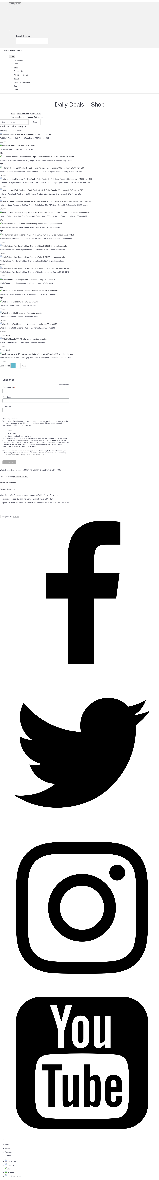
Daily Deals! (36, 113)
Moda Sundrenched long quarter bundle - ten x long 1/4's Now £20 (26, 283)
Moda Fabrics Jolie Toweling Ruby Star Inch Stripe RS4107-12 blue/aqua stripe (32, 261)
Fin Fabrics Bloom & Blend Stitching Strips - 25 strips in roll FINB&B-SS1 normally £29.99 (36, 160)
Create (16, 516)
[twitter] (82, 829)
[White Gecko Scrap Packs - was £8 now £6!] (19, 302)
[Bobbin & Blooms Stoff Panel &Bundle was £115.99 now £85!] (25, 134)
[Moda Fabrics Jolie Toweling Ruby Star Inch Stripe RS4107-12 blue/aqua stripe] (33, 257)
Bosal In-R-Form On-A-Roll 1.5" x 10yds (16, 149)
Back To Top (5, 366)
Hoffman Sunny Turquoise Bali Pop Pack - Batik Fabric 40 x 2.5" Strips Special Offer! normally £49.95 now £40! (45, 205)
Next (24, 366)
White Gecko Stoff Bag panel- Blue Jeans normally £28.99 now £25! (27, 328)
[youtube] (82, 1139)
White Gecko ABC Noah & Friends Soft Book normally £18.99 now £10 (28, 294)
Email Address (8, 387)
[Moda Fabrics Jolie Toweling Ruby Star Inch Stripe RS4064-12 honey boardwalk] (33, 246)
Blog (15, 86)
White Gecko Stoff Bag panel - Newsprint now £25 (20, 317)
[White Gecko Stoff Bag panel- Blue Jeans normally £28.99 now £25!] (28, 324)
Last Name (6, 407)
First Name (6, 397)
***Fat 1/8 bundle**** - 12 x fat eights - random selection (22, 343)
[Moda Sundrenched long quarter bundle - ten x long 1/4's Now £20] (27, 279)
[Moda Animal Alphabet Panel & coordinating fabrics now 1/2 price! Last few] (31, 224)
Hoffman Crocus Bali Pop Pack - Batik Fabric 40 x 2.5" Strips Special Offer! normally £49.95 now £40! (41, 172)
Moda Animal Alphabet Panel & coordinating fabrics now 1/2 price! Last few (30, 227)
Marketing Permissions (11, 419)
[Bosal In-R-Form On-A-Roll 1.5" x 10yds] (17, 145)
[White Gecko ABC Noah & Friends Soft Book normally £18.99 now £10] (29, 291)
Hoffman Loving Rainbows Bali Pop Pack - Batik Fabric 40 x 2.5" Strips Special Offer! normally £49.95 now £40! (45, 183)
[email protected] (53, 440)
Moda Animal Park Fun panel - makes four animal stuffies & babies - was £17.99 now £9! (36, 238)
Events (16, 79)
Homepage (18, 60)
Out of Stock (5, 335)
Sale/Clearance (23, 113)
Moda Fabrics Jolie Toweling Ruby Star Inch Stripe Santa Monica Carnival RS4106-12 (34, 272)
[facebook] (82, 674)
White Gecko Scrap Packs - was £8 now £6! (18, 305)
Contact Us (18, 71)
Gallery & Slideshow (22, 82)
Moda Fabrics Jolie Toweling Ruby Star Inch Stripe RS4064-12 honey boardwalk (32, 250)
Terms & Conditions (8, 483)
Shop (16, 64)
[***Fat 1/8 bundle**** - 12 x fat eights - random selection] (23, 339)
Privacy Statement (7, 489)
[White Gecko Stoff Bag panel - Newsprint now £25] (21, 313)
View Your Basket (18, 117)
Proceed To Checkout (35, 117)
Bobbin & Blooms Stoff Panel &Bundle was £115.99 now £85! (24, 138)
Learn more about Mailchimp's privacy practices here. (23, 455)
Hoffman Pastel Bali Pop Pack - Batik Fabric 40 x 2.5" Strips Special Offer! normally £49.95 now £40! (40, 194)
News (16, 67)
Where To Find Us (21, 75)
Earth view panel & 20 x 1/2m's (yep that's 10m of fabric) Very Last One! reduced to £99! (35, 358)
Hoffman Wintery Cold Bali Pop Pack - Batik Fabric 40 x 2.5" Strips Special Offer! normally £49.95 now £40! (43, 216)
